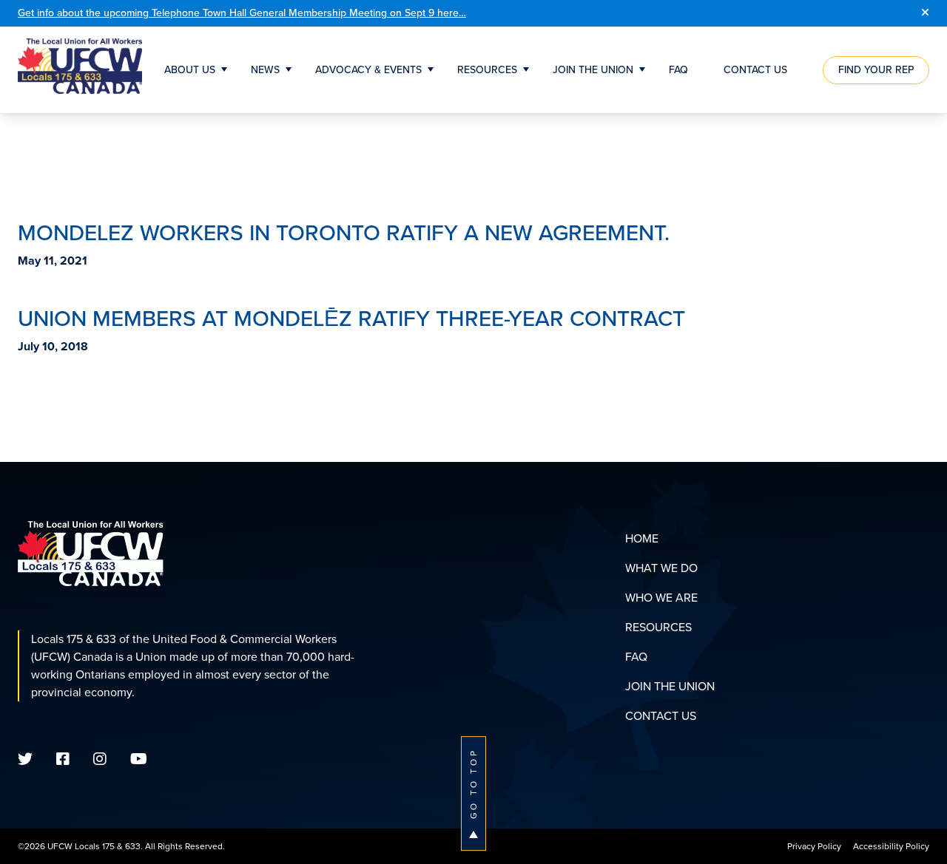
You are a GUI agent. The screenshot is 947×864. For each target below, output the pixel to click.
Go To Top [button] (473, 784)
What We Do (661, 567)
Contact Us (755, 70)
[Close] (925, 13)
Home (641, 538)
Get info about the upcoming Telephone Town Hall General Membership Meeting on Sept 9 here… (242, 13)
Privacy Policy (814, 846)
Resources (487, 70)
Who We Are (661, 597)
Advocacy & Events (368, 70)
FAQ (678, 70)
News (265, 70)
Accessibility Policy (891, 846)
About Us (189, 70)
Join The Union (593, 70)
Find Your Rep (876, 70)
